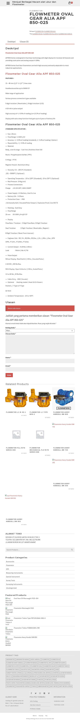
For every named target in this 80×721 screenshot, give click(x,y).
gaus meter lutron (38, 669)
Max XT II (8, 676)
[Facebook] (31, 693)
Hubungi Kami (59, 701)
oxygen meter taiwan (28, 679)
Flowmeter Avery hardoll (14, 663)
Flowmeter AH (37, 34)
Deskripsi (11, 41)
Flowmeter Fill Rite (50, 34)
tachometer (10, 686)
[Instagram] (40, 693)
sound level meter (38, 683)
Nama (8, 357)
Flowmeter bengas (31, 663)
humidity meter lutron (13, 673)
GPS (7, 569)
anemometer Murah (22, 659)
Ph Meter (40, 679)
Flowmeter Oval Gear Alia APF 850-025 (33, 73)
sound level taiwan (52, 683)
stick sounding (64, 683)
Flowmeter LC (25, 666)
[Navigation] (8, 3)
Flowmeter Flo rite (12, 666)
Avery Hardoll (35, 659)
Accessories (10, 561)
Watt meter (54, 686)
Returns (35, 715)
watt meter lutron (65, 686)
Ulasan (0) (24, 41)
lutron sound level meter (41, 673)
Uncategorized (11, 588)
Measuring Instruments (14, 573)
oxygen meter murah (13, 679)
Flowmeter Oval (36, 666)
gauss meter (50, 669)
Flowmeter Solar (49, 666)
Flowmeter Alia (50, 31)
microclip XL (34, 676)
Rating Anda (11, 328)
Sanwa (28, 683)
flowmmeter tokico (12, 669)
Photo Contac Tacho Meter (15, 683)
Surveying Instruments (14, 584)
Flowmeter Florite (59, 663)
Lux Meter (55, 673)
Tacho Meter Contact (23, 686)
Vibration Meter (43, 686)
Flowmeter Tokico (65, 34)
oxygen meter (44, 676)
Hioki (57, 669)
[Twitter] (36, 693)
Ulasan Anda (11, 334)
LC (23, 673)
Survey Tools (10, 580)
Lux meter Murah (65, 673)
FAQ (46, 715)
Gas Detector (25, 669)
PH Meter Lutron (50, 679)
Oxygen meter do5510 (57, 676)
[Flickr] (44, 693)
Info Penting (34, 701)
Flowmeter (39, 31)
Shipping (41, 715)
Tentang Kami (59, 705)
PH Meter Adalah (35, 709)
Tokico (34, 686)
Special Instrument (13, 577)
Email (8, 366)
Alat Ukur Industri (35, 705)
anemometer (10, 659)
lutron (28, 673)
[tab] (11, 41)
